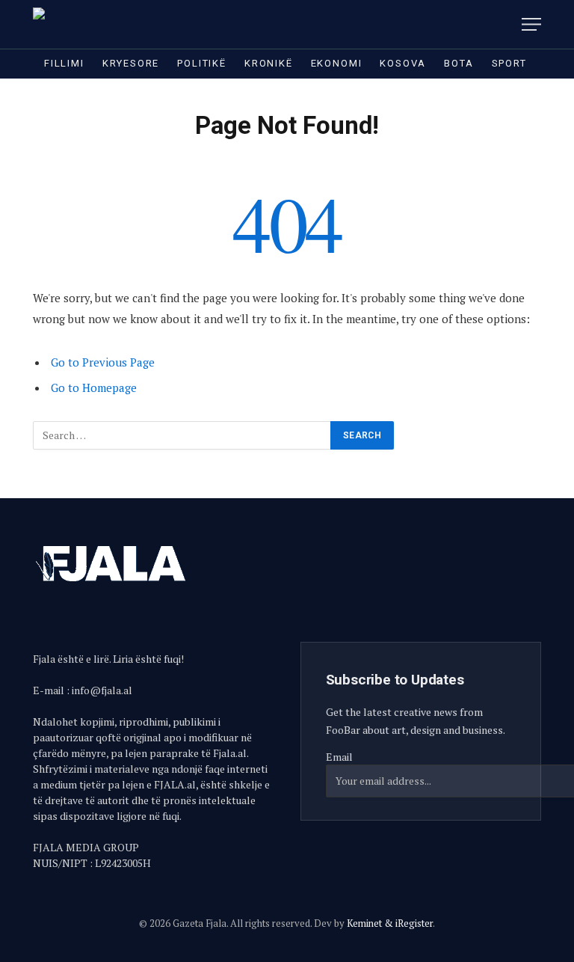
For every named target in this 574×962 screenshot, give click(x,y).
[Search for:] (182, 435)
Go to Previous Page (103, 362)
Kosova (403, 63)
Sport (509, 63)
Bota (458, 63)
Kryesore (131, 63)
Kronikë (268, 63)
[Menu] (531, 24)
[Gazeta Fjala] (98, 24)
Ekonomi (336, 63)
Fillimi (64, 63)
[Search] (504, 24)
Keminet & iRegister (390, 923)
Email (339, 757)
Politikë (201, 63)
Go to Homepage (94, 387)
